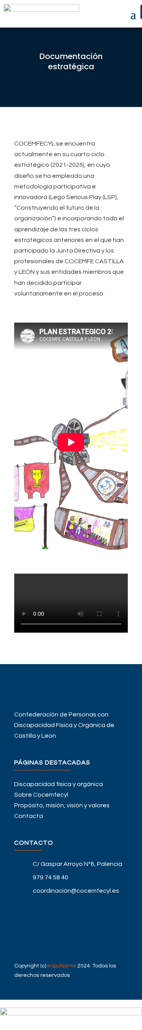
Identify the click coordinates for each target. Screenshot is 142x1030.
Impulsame (61, 966)
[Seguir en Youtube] (71, 931)
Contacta (28, 816)
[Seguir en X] (71, 918)
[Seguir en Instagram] (71, 943)
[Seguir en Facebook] (71, 905)
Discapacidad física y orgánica (58, 784)
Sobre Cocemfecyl (41, 795)
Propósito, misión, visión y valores (62, 805)
